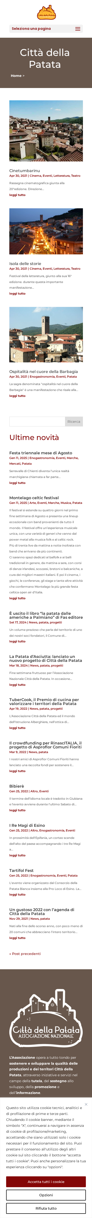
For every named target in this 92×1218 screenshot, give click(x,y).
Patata (72, 376)
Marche (72, 458)
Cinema (35, 175)
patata (43, 622)
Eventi (47, 175)
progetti (56, 622)
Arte (32, 503)
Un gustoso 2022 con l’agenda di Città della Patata (41, 911)
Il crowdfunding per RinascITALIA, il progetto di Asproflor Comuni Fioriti (45, 745)
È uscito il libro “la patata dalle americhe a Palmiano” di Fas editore (46, 615)
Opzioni (46, 1195)
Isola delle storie (25, 263)
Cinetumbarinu (24, 170)
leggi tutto (17, 195)
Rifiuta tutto (46, 1208)
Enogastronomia (42, 376)
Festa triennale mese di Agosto (40, 453)
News (33, 622)
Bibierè (16, 786)
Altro (34, 791)
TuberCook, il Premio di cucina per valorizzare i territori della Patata (44, 701)
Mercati (14, 463)
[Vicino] (86, 1104)
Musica (66, 503)
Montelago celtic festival (34, 497)
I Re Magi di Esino (27, 825)
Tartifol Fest (21, 870)
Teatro (75, 175)
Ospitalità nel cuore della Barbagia (43, 371)
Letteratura (61, 175)
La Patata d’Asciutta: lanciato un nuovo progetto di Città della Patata (45, 658)
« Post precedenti (25, 954)
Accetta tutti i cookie (46, 1182)
